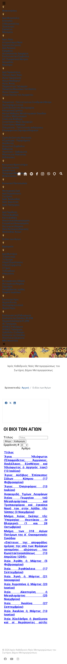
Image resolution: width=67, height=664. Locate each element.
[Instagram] (18, 659)
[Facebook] (6, 403)
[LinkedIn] (15, 403)
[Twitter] (10, 403)
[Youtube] (11, 659)
